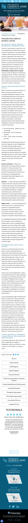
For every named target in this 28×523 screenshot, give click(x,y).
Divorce (14, 359)
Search (16, 1)
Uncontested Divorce (14, 400)
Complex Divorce (14, 404)
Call (8, 1)
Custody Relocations (14, 388)
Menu (20, 1)
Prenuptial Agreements (14, 392)
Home (5, 1)
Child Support (14, 367)
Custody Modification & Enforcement (14, 384)
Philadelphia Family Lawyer (9, 33)
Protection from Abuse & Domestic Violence (14, 379)
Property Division (14, 375)
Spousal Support (14, 371)
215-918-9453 (15, 15)
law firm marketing (8, 516)
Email (12, 1)
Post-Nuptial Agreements (14, 396)
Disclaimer (17, 520)
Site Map (10, 520)
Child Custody (14, 363)
